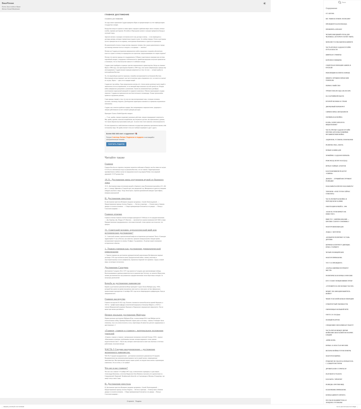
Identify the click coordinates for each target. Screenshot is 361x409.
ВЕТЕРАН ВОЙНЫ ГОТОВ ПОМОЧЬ (338, 351)
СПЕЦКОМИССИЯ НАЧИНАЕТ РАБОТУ (340, 325)
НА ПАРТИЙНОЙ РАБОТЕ (335, 96)
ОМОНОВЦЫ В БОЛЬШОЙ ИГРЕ (337, 309)
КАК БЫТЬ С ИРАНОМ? (334, 379)
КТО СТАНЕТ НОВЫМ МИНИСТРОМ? (339, 281)
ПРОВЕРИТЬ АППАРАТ (334, 29)
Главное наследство (115, 298)
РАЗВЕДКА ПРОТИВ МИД (335, 384)
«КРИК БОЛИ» (331, 340)
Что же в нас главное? (116, 367)
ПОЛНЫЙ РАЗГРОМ (333, 320)
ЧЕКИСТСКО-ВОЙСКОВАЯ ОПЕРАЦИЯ (340, 299)
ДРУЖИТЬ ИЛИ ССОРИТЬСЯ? (336, 369)
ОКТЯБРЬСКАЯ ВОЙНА (334, 117)
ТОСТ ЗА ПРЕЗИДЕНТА (334, 263)
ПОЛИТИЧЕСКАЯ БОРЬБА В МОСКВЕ (339, 275)
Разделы (138, 401)
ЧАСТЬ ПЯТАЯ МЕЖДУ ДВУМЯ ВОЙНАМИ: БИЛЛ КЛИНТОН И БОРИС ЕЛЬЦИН (339, 332)
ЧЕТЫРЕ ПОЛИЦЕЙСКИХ (335, 252)
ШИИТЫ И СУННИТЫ (333, 55)
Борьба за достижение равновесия (123, 283)
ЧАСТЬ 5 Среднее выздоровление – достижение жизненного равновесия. (130, 351)
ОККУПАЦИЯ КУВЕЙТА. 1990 (336, 206)
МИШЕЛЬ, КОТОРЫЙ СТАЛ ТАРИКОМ (13, 406)
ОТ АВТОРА (330, 13)
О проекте (130, 401)
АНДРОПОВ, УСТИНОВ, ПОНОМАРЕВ (339, 140)
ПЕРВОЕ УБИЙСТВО (333, 85)
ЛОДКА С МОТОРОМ (333, 232)
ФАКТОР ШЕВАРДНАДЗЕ (335, 227)
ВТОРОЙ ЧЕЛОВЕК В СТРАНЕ (336, 101)
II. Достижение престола (118, 198)
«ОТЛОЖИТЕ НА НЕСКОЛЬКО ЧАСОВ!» (340, 286)
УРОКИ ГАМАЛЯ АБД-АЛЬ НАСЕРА (338, 91)
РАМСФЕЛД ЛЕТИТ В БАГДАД (336, 161)
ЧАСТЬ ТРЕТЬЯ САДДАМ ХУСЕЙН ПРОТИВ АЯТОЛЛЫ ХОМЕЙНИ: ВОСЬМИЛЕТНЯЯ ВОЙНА (338, 132)
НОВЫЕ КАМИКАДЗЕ (333, 150)
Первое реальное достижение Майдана (125, 314)
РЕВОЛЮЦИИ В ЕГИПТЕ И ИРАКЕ (338, 73)
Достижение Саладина (116, 267)
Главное (109, 163)
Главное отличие (113, 214)
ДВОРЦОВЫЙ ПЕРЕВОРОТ (335, 106)
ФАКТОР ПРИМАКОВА (334, 257)
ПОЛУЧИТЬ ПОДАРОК (116, 144)
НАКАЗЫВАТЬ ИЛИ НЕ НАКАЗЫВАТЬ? (339, 186)
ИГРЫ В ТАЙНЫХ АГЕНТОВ (336, 166)
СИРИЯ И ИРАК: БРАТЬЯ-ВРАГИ (337, 112)
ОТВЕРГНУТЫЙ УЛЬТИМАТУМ (337, 304)
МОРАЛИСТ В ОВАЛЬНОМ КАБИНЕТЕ (339, 42)
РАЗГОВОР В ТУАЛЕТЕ (334, 374)
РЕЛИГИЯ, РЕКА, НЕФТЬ (334, 145)
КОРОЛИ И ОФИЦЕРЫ (334, 60)
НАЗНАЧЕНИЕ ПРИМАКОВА (336, 390)
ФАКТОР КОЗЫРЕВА (333, 356)
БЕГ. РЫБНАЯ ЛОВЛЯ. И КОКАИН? (338, 19)
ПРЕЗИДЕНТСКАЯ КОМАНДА (336, 24)
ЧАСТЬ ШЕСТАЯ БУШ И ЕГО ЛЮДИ (346, 406)
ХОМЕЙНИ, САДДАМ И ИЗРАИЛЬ (337, 155)
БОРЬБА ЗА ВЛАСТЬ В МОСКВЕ (337, 345)
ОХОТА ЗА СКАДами (333, 315)
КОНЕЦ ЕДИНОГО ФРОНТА (335, 395)
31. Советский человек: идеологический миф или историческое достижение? (131, 231)
